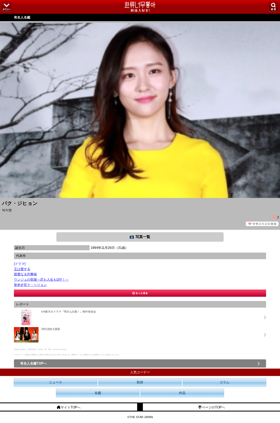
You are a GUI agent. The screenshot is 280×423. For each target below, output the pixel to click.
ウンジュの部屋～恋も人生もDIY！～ (41, 279)
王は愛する (22, 269)
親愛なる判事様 (25, 274)
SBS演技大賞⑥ (50, 329)
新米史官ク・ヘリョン (30, 285)
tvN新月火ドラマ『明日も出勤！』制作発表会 (68, 311)
